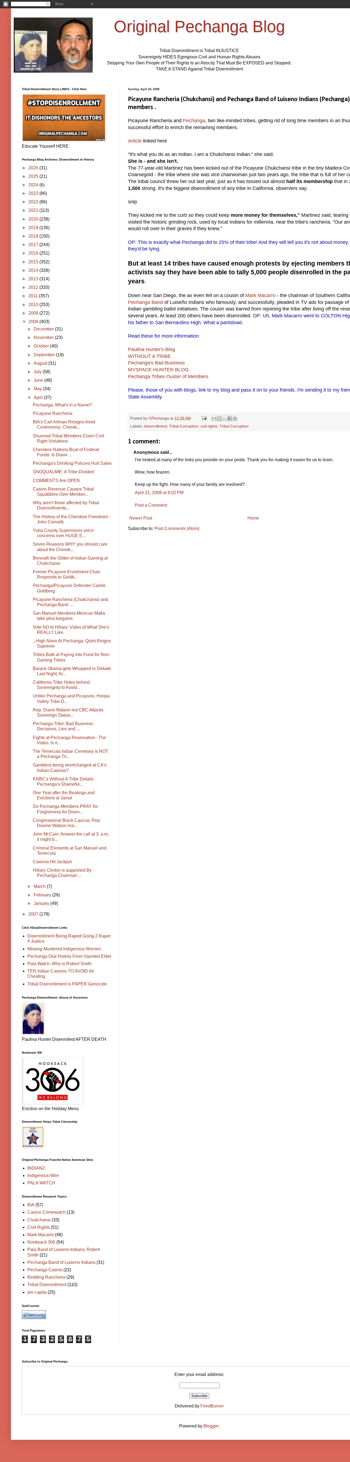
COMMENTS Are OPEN (56, 480)
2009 (33, 313)
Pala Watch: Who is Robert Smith (59, 963)
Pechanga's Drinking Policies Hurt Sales (72, 463)
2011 (33, 295)
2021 (33, 210)
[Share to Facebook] (229, 418)
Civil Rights (38, 1227)
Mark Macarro (261, 295)
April (39, 397)
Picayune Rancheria (52, 413)
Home (253, 518)
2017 (33, 244)
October (42, 346)
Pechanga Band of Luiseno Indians (61, 1262)
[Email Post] (204, 418)
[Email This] (214, 418)
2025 (33, 176)
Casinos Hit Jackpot (52, 861)
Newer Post (140, 518)
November (44, 337)
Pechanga (193, 120)
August (41, 363)
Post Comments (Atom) (176, 528)
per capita (36, 1292)
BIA (30, 1204)
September (45, 354)
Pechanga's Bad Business (156, 363)
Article (135, 141)
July (38, 371)
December (44, 329)
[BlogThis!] (219, 418)
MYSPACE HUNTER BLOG (158, 369)
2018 (33, 236)
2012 (33, 287)
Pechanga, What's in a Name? (62, 405)
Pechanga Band (145, 302)
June (39, 380)
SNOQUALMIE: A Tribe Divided (63, 471)
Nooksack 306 (41, 1242)
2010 (33, 304)
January (42, 903)
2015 (33, 262)
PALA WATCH (41, 1183)
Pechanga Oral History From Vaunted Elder (69, 956)
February (43, 895)
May (38, 388)
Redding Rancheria (46, 1277)
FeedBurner (212, 1406)
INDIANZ (36, 1168)
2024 (33, 185)
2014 (33, 270)
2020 (33, 219)
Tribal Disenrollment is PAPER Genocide (67, 984)
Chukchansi (39, 1220)
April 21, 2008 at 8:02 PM (159, 492)
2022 (33, 202)
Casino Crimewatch (46, 1212)
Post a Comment (151, 505)
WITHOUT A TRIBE (149, 356)
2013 (33, 279)
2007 (33, 914)
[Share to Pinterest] (235, 418)
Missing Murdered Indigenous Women (64, 949)
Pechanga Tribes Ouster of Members (168, 376)
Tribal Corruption (234, 426)
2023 (33, 193)
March (40, 886)
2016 (33, 253)
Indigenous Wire (43, 1175)
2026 (33, 168)
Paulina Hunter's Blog (151, 349)
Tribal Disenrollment (46, 1284)
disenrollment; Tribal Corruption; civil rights (180, 426)
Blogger (210, 1426)
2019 (33, 227)
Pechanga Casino (44, 1269)
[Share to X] (224, 418)
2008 (33, 321)
